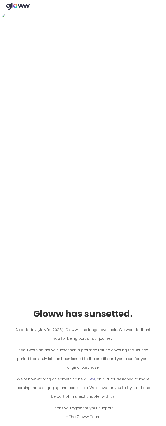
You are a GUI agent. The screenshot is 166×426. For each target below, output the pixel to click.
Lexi (92, 379)
